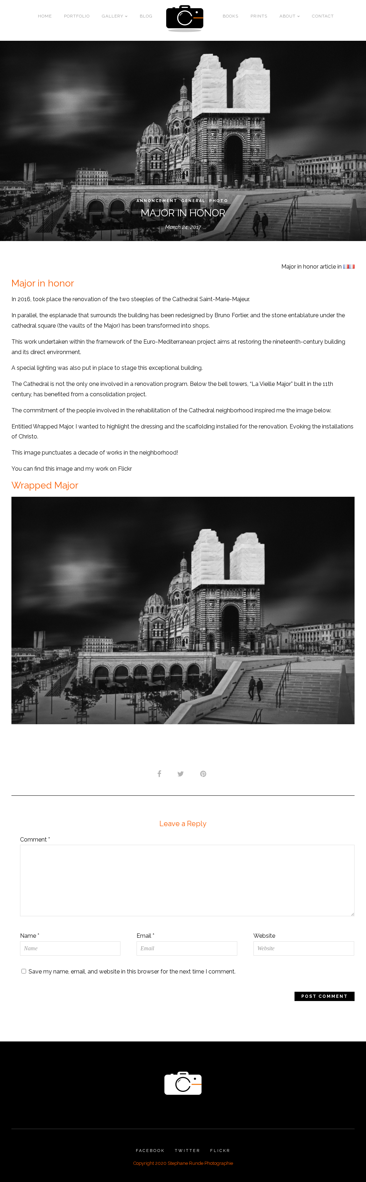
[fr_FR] (346, 266)
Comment (35, 839)
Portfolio (77, 16)
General (193, 200)
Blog (146, 16)
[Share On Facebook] (160, 773)
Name (29, 935)
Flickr (220, 1150)
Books (230, 16)
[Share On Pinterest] (204, 773)
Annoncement (157, 200)
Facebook (150, 1150)
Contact (323, 16)
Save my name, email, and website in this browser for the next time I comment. (132, 971)
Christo (28, 436)
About (288, 16)
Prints (259, 16)
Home (45, 16)
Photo (218, 200)
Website (264, 935)
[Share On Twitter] (182, 773)
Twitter (187, 1150)
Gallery (112, 16)
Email (145, 935)
